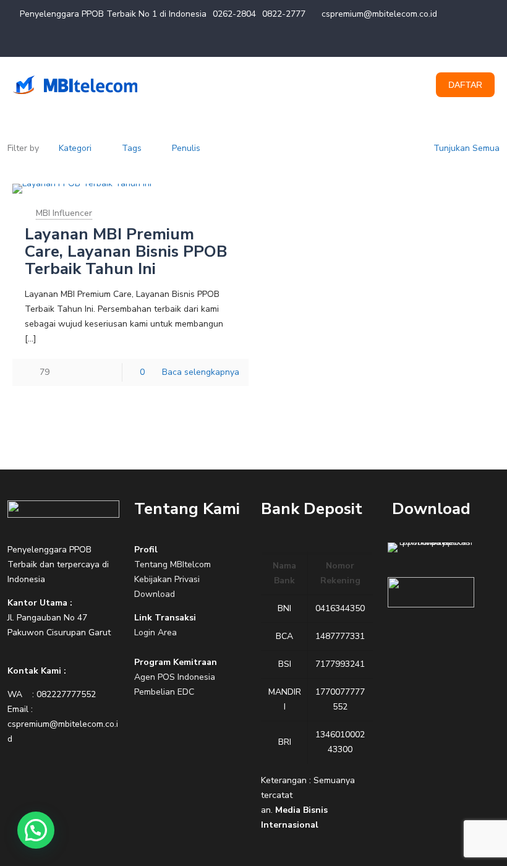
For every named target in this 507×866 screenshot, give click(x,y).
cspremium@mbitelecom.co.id (379, 14)
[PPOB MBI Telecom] (74, 85)
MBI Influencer (64, 213)
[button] (35, 830)
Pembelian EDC (164, 692)
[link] (63, 509)
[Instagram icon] (480, 42)
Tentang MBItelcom (172, 564)
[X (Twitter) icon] (449, 42)
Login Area (155, 632)
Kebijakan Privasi (167, 579)
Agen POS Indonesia (174, 677)
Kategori (75, 148)
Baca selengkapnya (200, 372)
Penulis (186, 148)
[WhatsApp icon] (418, 42)
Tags (132, 148)
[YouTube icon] (464, 42)
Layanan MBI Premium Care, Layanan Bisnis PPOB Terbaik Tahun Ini (126, 251)
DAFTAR (465, 85)
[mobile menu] (400, 84)
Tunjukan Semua (466, 148)
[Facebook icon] (433, 42)
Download (154, 594)
